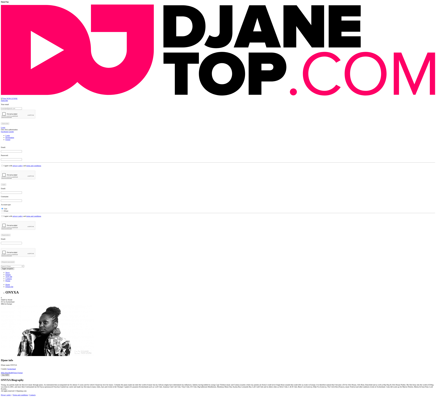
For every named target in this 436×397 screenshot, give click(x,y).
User (5, 209)
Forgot (7, 140)
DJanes (8, 275)
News (7, 273)
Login (7, 135)
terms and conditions (33, 166)
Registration (9, 138)
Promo (7, 281)
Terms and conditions (20, 395)
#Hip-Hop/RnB (6, 373)
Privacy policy (6, 395)
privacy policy (18, 166)
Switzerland (11, 369)
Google (11, 132)
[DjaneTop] (218, 96)
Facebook (4, 132)
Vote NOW (5, 375)
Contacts (8, 279)
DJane (5, 211)
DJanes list (9, 287)
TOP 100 (8, 277)
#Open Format (17, 373)
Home (7, 285)
